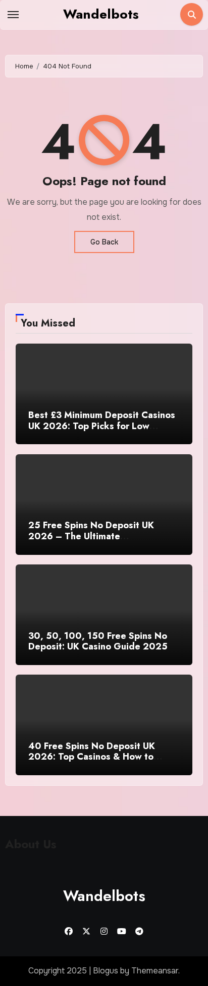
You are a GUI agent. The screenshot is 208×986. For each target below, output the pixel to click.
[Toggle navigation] (13, 15)
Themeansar (154, 970)
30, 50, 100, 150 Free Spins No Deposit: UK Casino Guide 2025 (98, 641)
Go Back (104, 242)
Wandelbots (101, 14)
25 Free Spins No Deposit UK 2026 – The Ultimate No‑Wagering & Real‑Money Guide (103, 536)
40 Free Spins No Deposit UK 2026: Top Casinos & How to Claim (91, 757)
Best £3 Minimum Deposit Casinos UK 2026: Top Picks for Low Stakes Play (101, 425)
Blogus (105, 970)
